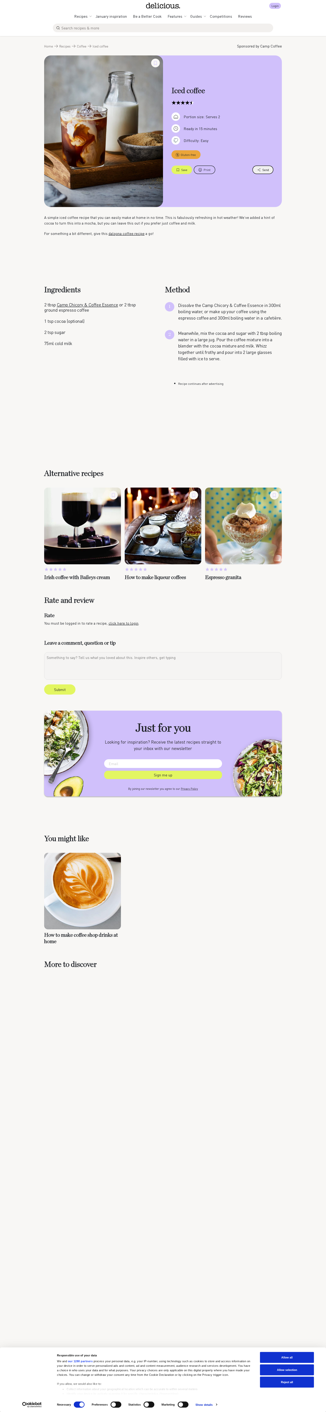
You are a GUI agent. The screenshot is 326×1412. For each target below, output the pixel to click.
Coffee (81, 46)
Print (207, 170)
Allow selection (287, 1369)
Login (275, 6)
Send (265, 170)
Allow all (287, 1357)
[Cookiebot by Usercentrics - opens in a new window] (31, 1404)
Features (175, 16)
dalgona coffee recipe (126, 233)
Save (184, 170)
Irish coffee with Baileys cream (77, 577)
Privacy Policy (189, 789)
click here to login (123, 623)
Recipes (81, 16)
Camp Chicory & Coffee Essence (87, 305)
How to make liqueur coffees (155, 577)
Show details (204, 1404)
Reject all (287, 1382)
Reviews (245, 16)
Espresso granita (223, 577)
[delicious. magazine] (163, 5)
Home (48, 46)
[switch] (116, 1404)
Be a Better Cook (147, 16)
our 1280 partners (80, 1361)
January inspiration (111, 16)
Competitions (221, 16)
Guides (196, 16)
